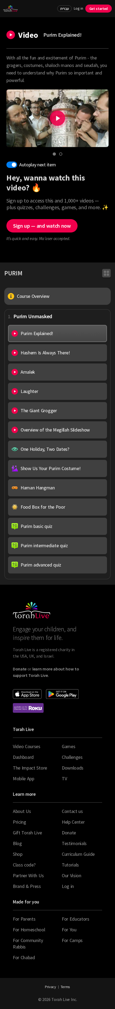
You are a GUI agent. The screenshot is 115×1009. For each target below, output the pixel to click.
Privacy (50, 986)
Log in (78, 8)
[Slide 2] (60, 154)
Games (68, 746)
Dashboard (23, 757)
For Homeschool (29, 930)
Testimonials (74, 843)
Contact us (72, 811)
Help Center (73, 822)
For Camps (72, 940)
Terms (65, 986)
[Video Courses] (106, 273)
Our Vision (71, 875)
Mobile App (23, 778)
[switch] (11, 165)
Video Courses (26, 746)
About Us (22, 811)
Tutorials (70, 865)
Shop (17, 854)
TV (64, 778)
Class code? (24, 865)
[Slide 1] (54, 154)
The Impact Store (30, 768)
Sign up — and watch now (42, 225)
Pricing (19, 822)
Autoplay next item (37, 165)
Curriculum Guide (78, 854)
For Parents (24, 919)
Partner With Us (28, 875)
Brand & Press (27, 886)
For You (69, 930)
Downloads (72, 768)
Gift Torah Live (27, 833)
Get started (98, 8)
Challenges (72, 757)
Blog (17, 843)
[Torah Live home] (10, 8)
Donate (69, 833)
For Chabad (24, 957)
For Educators (75, 919)
